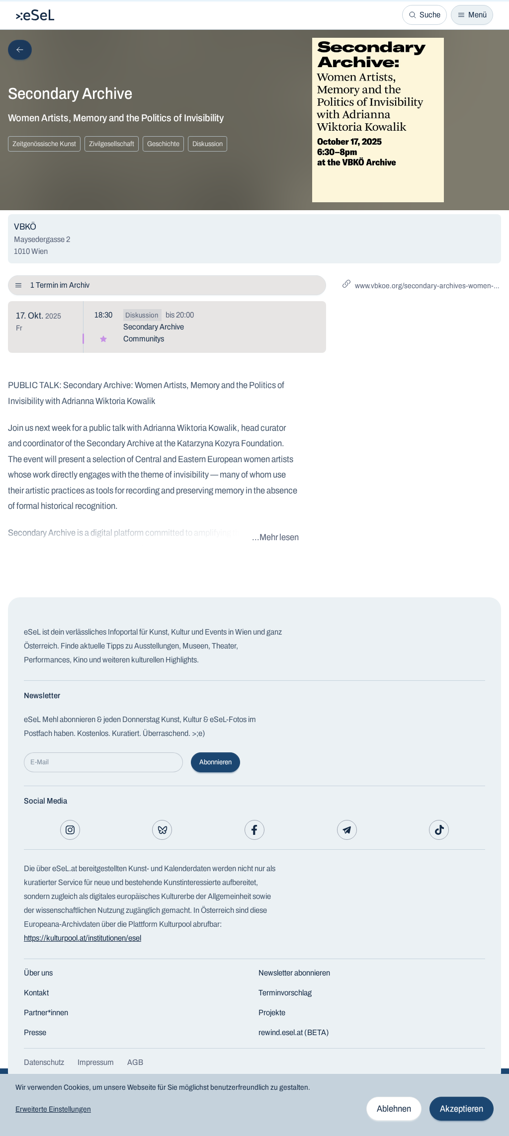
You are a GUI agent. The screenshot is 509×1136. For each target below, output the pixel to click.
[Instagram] (70, 830)
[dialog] (254, 1105)
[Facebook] (254, 830)
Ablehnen (394, 1109)
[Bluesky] (162, 830)
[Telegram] (347, 830)
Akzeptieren (461, 1109)
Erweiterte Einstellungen (53, 1109)
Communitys (143, 338)
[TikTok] (439, 830)
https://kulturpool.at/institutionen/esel (82, 938)
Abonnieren (215, 762)
